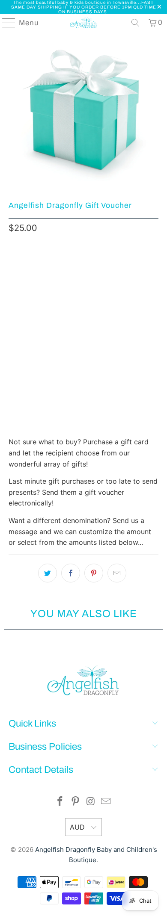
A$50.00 (101, 268)
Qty (13, 342)
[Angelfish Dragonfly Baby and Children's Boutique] (83, 22)
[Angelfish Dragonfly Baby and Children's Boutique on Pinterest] (75, 802)
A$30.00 (63, 268)
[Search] (135, 22)
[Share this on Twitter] (47, 573)
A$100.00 (64, 292)
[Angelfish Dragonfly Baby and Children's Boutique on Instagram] (90, 802)
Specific (58, 316)
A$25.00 (25, 268)
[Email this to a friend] (116, 573)
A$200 (23, 316)
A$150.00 (105, 292)
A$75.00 (25, 292)
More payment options (83, 427)
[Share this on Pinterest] (93, 573)
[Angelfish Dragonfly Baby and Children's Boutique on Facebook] (60, 802)
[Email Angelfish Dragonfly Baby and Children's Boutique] (106, 802)
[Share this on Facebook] (70, 573)
